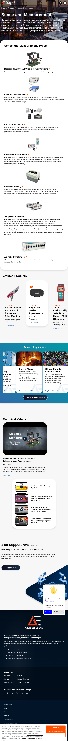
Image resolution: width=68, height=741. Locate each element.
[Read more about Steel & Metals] (29, 358)
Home (3, 8)
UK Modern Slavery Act (10, 723)
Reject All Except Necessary (56, 731)
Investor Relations (23, 679)
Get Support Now (10, 567)
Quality (6, 712)
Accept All (56, 727)
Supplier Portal (8, 719)
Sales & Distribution (23, 682)
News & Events (9, 682)
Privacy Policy (8, 704)
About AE (7, 675)
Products (11, 8)
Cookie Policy (25, 738)
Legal (5, 708)
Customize (56, 735)
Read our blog (49, 601)
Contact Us (7, 679)
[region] (33, 732)
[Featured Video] (25, 438)
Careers (19, 675)
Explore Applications (34, 397)
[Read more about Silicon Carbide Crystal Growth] (55, 358)
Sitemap (6, 715)
